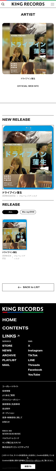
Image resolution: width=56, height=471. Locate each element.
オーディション (8, 413)
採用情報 (6, 391)
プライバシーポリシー (11, 400)
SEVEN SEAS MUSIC (11, 434)
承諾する (28, 466)
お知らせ (6, 422)
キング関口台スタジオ (11, 443)
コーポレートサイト (10, 386)
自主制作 (6, 409)
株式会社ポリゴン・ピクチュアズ (15, 447)
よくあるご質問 (8, 395)
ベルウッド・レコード (10, 438)
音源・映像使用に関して (12, 418)
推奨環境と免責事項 (11, 404)
